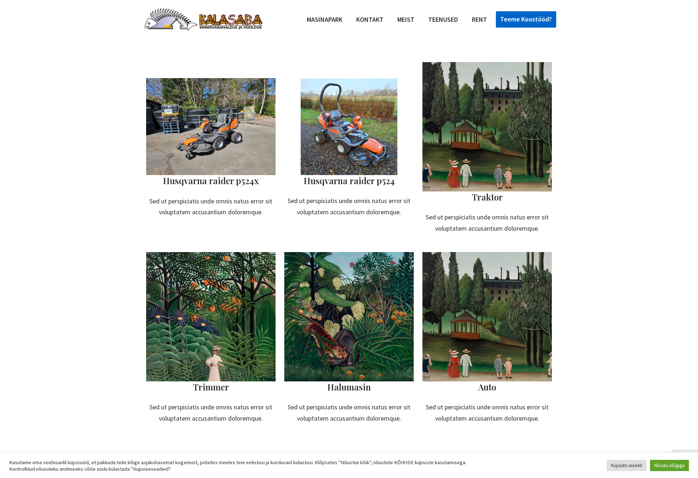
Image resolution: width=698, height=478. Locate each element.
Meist (405, 19)
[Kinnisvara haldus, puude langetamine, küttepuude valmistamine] (203, 19)
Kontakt (370, 19)
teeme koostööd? (526, 19)
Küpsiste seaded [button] (626, 465)
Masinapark (324, 19)
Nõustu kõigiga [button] (669, 465)
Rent (479, 19)
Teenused (443, 19)
